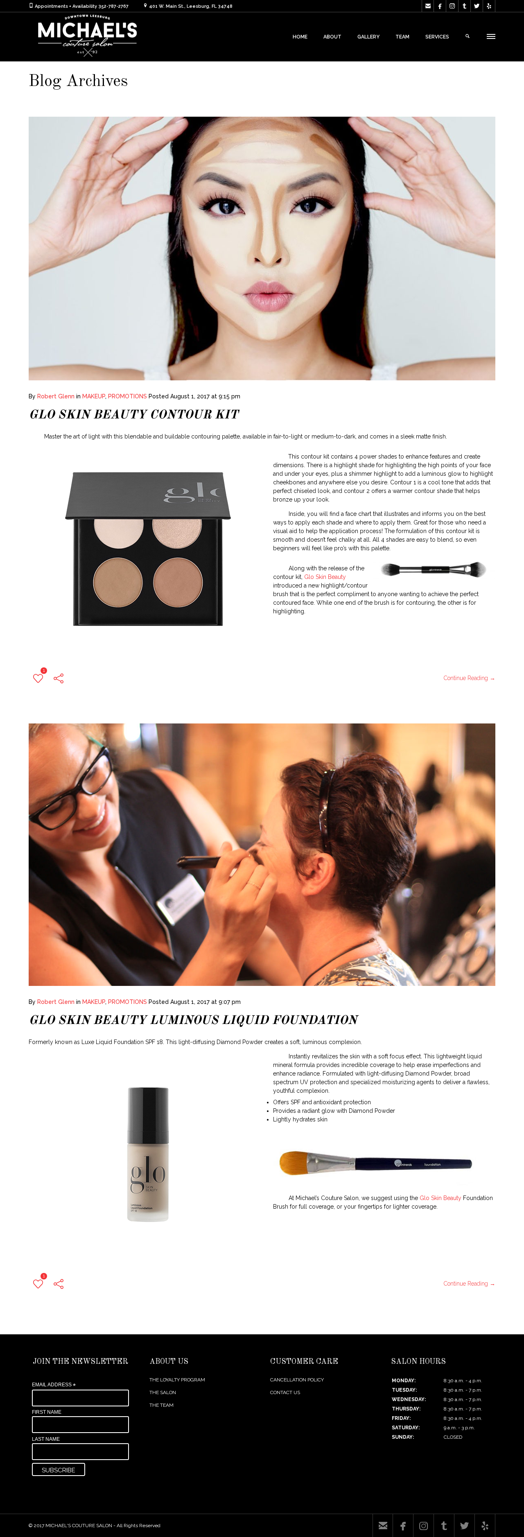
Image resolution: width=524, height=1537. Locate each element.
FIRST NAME (46, 1412)
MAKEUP (93, 396)
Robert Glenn (56, 396)
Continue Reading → (469, 678)
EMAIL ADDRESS (54, 1385)
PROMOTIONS (127, 396)
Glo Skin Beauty (325, 577)
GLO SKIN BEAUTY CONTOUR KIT (133, 415)
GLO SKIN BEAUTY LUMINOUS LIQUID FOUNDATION (193, 1021)
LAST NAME (46, 1439)
